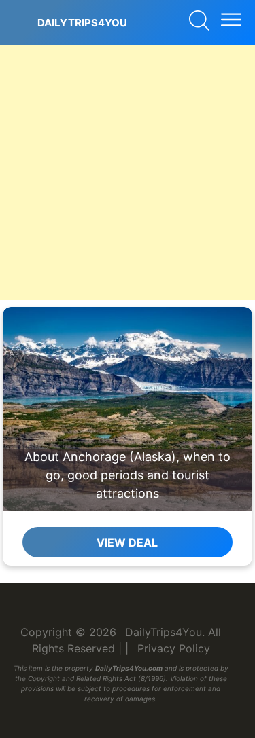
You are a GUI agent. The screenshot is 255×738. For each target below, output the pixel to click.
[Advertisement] (127, 172)
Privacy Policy (173, 648)
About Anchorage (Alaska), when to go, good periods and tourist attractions (127, 474)
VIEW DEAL (127, 542)
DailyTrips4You (82, 22)
